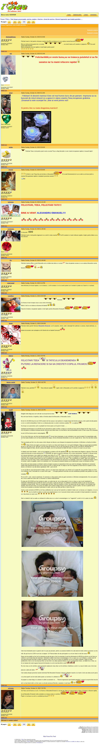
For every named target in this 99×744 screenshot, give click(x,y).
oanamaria (11, 229)
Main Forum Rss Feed (49, 736)
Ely (11, 260)
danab (11, 323)
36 (15, 21)
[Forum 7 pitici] (14, 11)
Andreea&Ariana (11, 37)
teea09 (11, 410)
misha (11, 147)
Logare (86, 14)
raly (11, 53)
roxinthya (11, 296)
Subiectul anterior (92, 30)
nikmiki (11, 169)
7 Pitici (22, 739)
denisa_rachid (11, 382)
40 (33, 21)
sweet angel (10, 283)
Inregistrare (93, 14)
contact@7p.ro (39, 742)
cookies (28, 741)
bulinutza (11, 202)
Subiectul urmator (92, 33)
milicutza (11, 688)
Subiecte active (77, 14)
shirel (10, 93)
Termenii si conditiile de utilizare (73, 741)
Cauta (69, 14)
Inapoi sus (4, 51)
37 (19, 21)
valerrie (11, 356)
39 (28, 21)
